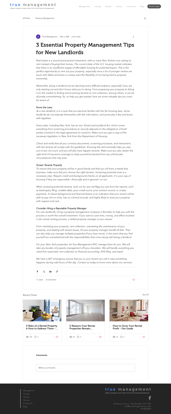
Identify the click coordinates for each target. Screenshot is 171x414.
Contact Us (27, 403)
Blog (25, 406)
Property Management (44, 18)
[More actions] (133, 36)
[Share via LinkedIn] (50, 271)
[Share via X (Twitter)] (44, 271)
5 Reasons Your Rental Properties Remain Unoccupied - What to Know (82, 327)
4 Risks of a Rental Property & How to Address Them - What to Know (41, 327)
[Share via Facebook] (37, 271)
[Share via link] (57, 271)
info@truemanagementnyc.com (138, 406)
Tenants (26, 397)
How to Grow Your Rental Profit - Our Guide (127, 327)
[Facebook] (150, 398)
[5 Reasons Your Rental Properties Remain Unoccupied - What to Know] (85, 310)
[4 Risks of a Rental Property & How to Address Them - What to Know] (42, 310)
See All (145, 294)
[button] (145, 18)
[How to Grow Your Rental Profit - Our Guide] (129, 310)
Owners (26, 400)
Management (28, 390)
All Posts (26, 18)
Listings (26, 393)
